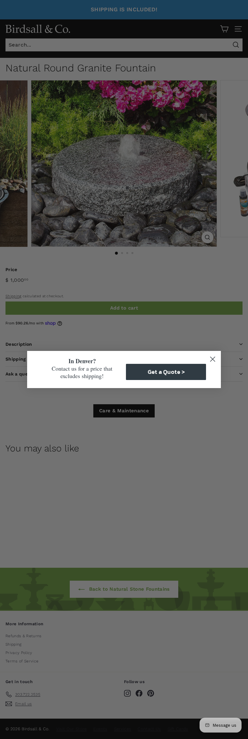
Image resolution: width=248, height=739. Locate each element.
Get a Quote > (166, 371)
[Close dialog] (212, 359)
